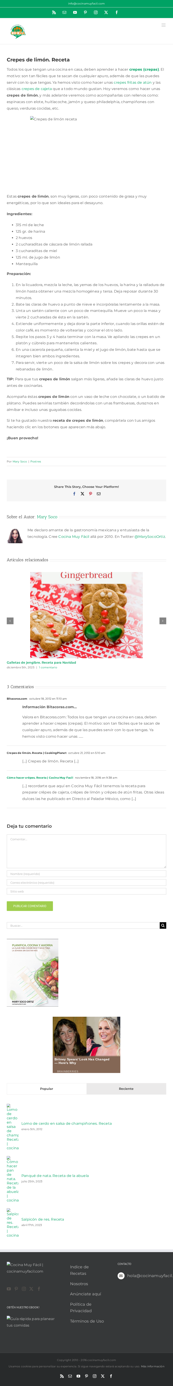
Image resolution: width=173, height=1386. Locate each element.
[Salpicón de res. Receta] (12, 1211)
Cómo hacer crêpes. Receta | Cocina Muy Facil (40, 777)
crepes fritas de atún (133, 82)
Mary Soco (20, 461)
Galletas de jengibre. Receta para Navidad (41, 662)
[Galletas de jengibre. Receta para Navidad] (86, 574)
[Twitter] (31, 1289)
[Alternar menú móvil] (164, 25)
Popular (46, 1089)
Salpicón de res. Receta (42, 1219)
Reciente (126, 1089)
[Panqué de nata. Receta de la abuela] (12, 1159)
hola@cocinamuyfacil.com (146, 1275)
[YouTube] (9, 1289)
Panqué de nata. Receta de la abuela (55, 1176)
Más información (152, 1366)
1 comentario (48, 667)
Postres (35, 461)
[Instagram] (24, 1289)
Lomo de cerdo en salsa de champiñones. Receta (66, 1123)
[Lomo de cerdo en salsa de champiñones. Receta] (12, 1107)
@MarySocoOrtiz (149, 536)
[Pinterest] (16, 1289)
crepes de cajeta (37, 89)
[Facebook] (39, 1289)
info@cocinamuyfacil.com (86, 3)
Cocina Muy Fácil (73, 536)
